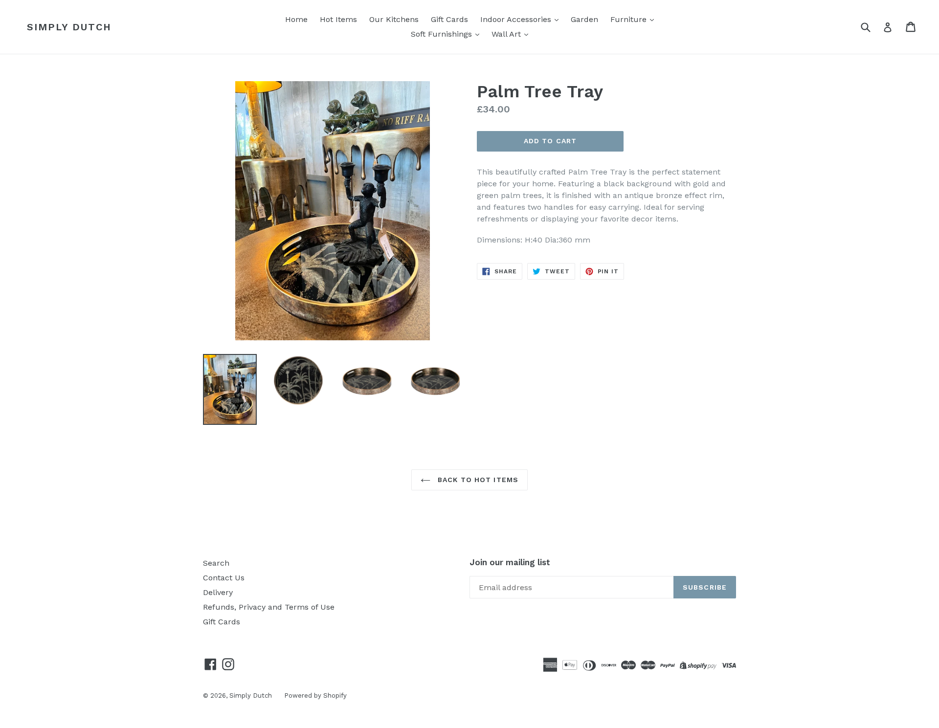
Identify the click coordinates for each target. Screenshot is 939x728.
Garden (584, 19)
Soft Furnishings (442, 34)
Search (216, 563)
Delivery (218, 592)
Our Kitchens (394, 19)
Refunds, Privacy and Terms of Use (269, 607)
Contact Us (224, 577)
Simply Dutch (69, 27)
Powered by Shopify (315, 695)
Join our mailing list (510, 562)
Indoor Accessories (517, 19)
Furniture (629, 19)
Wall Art (507, 34)
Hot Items (338, 19)
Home (296, 19)
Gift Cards (449, 19)
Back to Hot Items (476, 480)
